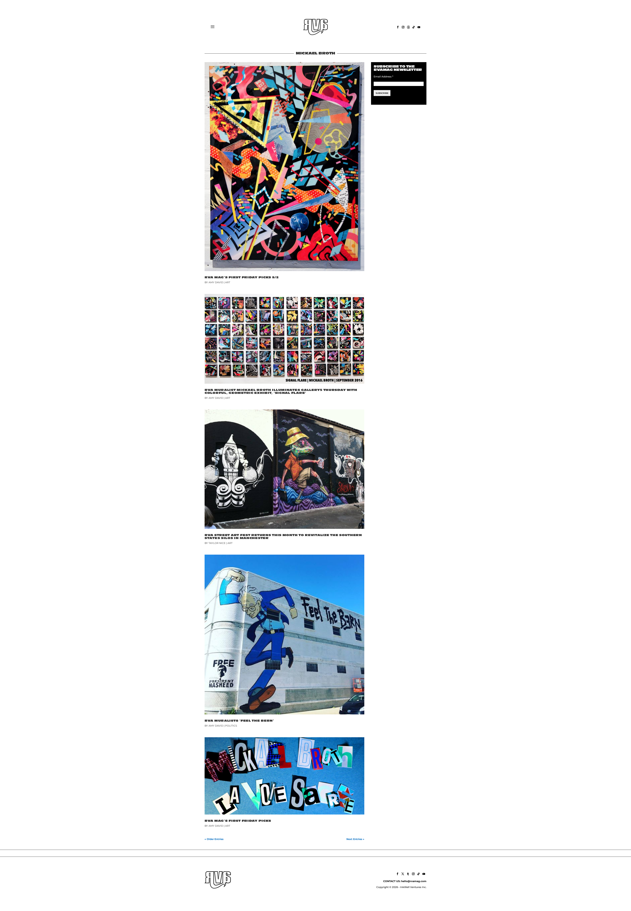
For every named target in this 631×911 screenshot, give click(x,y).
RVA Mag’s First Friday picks (238, 821)
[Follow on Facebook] (397, 27)
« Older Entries (214, 839)
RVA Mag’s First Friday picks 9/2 (242, 277)
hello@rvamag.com (413, 881)
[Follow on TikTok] (413, 27)
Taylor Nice (217, 543)
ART (227, 282)
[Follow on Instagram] (403, 27)
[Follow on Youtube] (418, 27)
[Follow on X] (402, 873)
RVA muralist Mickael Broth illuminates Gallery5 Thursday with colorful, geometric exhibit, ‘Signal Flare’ (281, 391)
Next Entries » (355, 839)
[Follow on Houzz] (408, 27)
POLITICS (231, 725)
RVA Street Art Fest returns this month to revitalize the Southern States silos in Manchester (283, 536)
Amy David (216, 282)
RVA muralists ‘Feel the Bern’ (239, 720)
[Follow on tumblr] (408, 873)
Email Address (383, 76)
